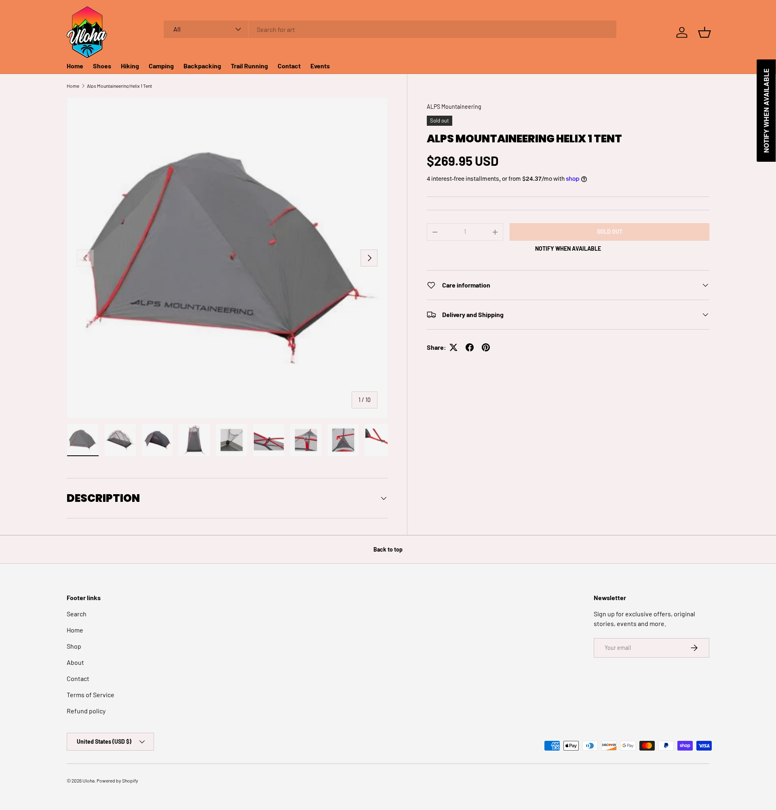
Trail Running (249, 66)
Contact (289, 66)
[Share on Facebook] (470, 347)
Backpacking (202, 66)
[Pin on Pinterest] (486, 347)
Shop (74, 646)
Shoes (102, 66)
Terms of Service (90, 694)
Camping (161, 66)
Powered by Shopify (117, 780)
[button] (704, 32)
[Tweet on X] (453, 347)
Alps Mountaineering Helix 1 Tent (119, 85)
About (75, 662)
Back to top (388, 549)
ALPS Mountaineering (454, 106)
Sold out (609, 231)
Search (76, 614)
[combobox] (390, 29)
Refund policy (86, 711)
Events (320, 66)
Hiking (130, 66)
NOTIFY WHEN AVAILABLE (568, 248)
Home (75, 66)
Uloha (88, 780)
